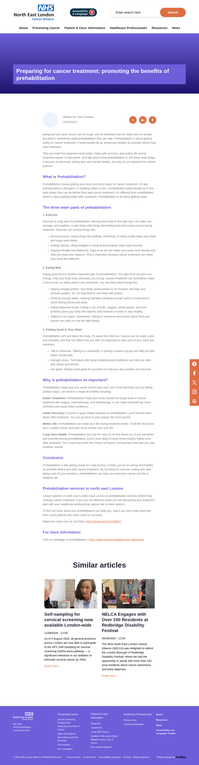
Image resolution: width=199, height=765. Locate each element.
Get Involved (64, 744)
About (23, 28)
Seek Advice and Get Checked (68, 739)
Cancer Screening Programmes (66, 721)
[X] (194, 382)
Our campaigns (65, 749)
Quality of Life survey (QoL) (104, 736)
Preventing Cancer (46, 28)
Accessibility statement (110, 757)
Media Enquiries (141, 757)
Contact (127, 757)
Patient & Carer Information (85, 28)
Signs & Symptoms (67, 733)
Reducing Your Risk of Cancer (68, 728)
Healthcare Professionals (128, 28)
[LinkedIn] (194, 401)
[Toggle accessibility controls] (194, 364)
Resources (159, 28)
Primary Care (130, 720)
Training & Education (134, 724)
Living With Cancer (100, 732)
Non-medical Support (101, 747)
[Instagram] (194, 391)
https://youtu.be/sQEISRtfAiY (104, 521)
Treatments (96, 727)
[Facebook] (194, 373)
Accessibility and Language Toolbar (166, 732)
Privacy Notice (74, 757)
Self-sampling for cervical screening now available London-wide (68, 620)
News (176, 28)
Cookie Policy (89, 757)
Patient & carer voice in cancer (102, 741)
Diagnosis (95, 723)
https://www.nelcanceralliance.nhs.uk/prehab (116, 539)
